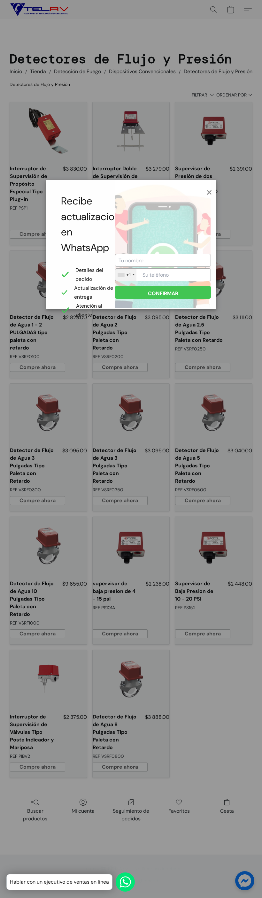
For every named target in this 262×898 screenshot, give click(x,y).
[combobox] (125, 275)
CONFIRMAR (163, 293)
